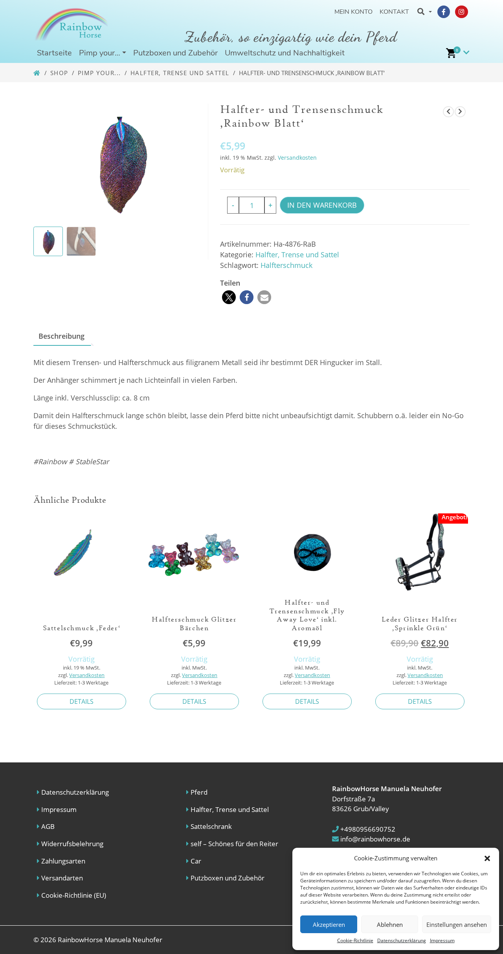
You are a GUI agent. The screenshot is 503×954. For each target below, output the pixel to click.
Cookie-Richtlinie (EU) (73, 895)
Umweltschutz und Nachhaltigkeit (285, 53)
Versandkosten (297, 157)
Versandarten (62, 877)
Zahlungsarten (63, 860)
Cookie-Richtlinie (355, 940)
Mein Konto (353, 11)
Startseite (54, 53)
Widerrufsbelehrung (72, 843)
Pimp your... (99, 73)
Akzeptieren (329, 924)
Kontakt (394, 11)
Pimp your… (99, 53)
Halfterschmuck (286, 265)
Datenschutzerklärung (401, 940)
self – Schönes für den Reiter (234, 843)
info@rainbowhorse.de (374, 838)
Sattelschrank (211, 826)
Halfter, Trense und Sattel (179, 73)
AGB (48, 826)
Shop (59, 73)
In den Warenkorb (322, 205)
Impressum (442, 940)
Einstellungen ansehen (456, 924)
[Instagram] (461, 12)
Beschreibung (61, 336)
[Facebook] (443, 12)
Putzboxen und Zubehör (175, 53)
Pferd (199, 792)
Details (82, 701)
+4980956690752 (367, 829)
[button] (487, 858)
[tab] (61, 336)
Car (196, 860)
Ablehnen (390, 924)
